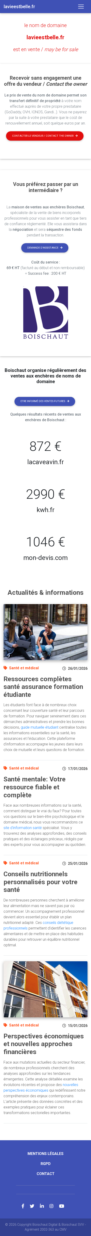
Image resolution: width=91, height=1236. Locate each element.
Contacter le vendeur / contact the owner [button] (43, 135)
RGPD (46, 1163)
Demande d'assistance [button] (42, 247)
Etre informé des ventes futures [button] (43, 401)
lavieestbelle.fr (45, 37)
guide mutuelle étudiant (39, 727)
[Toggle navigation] (81, 6)
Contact (46, 1174)
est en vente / (45, 49)
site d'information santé (23, 828)
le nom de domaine (45, 25)
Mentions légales (45, 1153)
